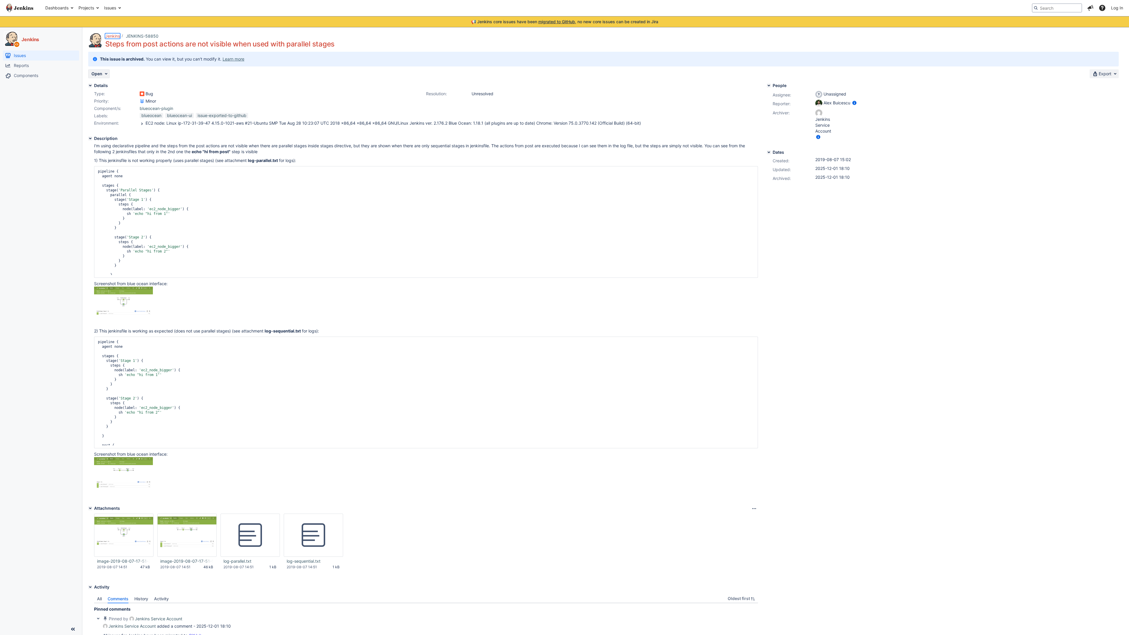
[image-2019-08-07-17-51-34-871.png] (123, 322)
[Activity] (90, 587)
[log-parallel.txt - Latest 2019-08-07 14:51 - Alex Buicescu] (250, 535)
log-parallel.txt (237, 561)
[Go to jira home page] (19, 8)
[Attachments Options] (754, 508)
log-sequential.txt (303, 561)
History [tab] (141, 598)
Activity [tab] (161, 598)
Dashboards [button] (57, 7)
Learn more (233, 58)
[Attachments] (90, 508)
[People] (769, 85)
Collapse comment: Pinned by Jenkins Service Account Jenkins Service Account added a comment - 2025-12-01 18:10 (98, 618)
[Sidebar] (73, 629)
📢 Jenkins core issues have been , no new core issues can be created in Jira (564, 21)
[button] (1090, 8)
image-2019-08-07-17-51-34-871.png (123, 561)
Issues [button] (110, 7)
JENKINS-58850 (142, 36)
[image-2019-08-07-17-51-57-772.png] (123, 493)
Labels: (101, 115)
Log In (1117, 7)
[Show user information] (854, 102)
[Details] (90, 85)
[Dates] (769, 152)
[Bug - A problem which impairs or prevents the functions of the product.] (142, 93)
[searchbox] (1057, 8)
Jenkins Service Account (158, 618)
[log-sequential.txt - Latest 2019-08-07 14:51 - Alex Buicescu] (313, 535)
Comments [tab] (118, 598)
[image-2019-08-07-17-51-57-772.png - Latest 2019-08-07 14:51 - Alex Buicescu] (187, 535)
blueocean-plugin (156, 108)
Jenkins (112, 36)
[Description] (90, 138)
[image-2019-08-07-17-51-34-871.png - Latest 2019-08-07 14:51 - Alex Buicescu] (123, 535)
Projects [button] (86, 7)
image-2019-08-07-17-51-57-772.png (186, 561)
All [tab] (99, 598)
